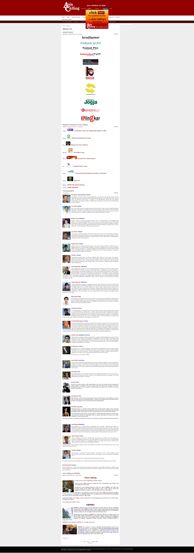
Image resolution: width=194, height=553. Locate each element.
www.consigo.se (79, 352)
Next (94, 541)
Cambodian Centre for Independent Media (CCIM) (90, 130)
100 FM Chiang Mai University (81, 138)
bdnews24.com (79, 429)
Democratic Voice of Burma (79, 145)
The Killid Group (79, 152)
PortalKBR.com (79, 522)
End (97, 541)
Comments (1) (65, 538)
